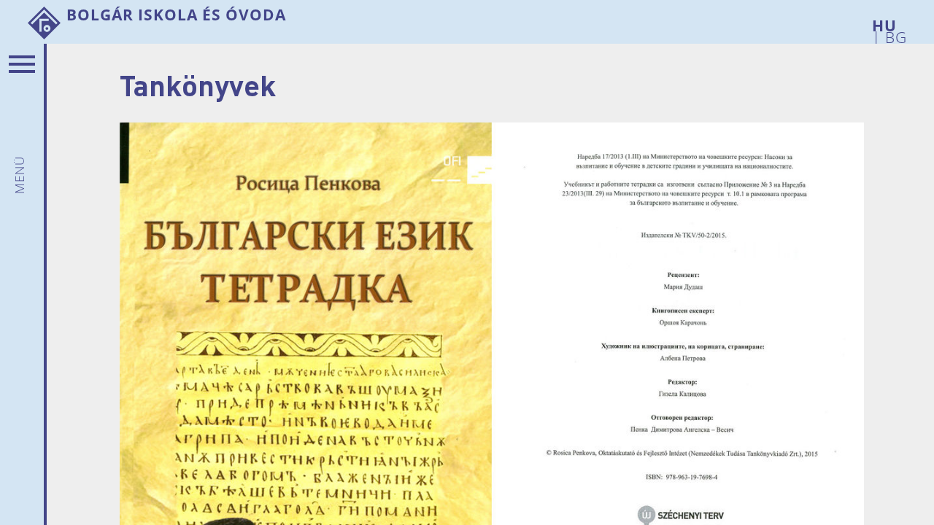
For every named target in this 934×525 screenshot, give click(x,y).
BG (894, 35)
